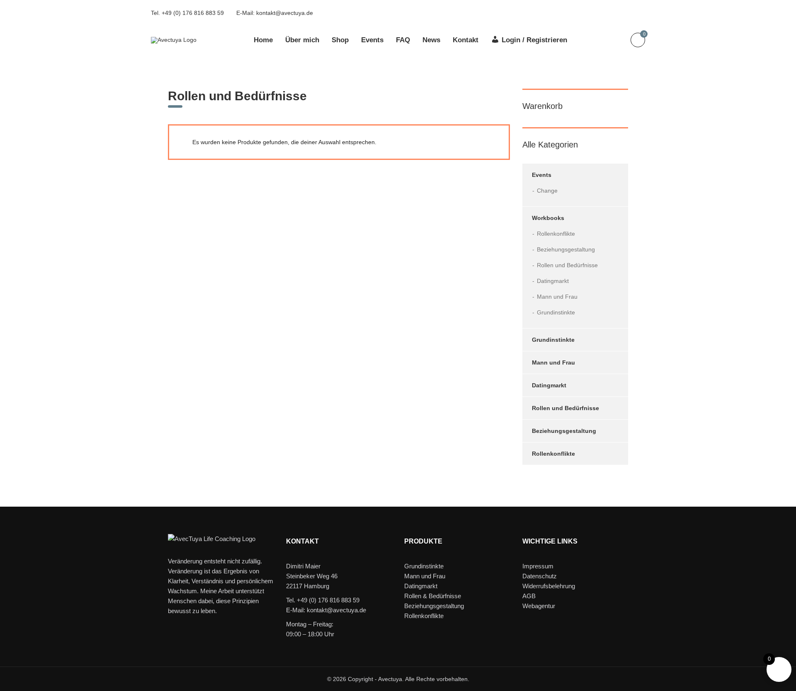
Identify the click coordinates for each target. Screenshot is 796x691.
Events (372, 40)
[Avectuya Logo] (174, 39)
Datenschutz (539, 576)
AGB (529, 595)
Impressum (537, 566)
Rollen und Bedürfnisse (567, 265)
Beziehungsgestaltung (566, 249)
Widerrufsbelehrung (548, 586)
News (431, 40)
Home (263, 40)
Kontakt (465, 40)
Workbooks (548, 218)
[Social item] (587, 13)
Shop (340, 40)
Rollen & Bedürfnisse (432, 595)
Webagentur (538, 605)
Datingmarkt (553, 281)
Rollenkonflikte (556, 233)
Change (547, 190)
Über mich (302, 40)
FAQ (403, 40)
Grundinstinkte (556, 312)
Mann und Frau (557, 296)
